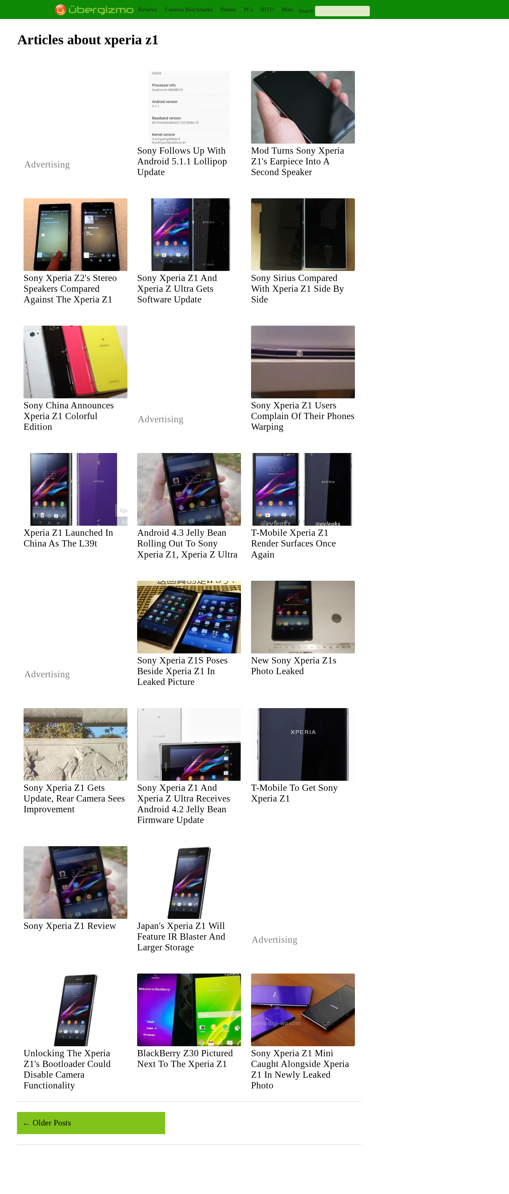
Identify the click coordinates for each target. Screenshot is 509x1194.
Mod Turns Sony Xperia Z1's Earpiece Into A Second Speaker (297, 161)
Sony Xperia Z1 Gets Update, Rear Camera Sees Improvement (74, 798)
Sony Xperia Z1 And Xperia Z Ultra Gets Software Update (177, 289)
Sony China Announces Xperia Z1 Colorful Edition (69, 416)
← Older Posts (46, 1122)
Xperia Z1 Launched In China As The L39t (68, 538)
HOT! (267, 9)
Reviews (147, 9)
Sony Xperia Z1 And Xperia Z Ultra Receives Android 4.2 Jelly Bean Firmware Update (183, 804)
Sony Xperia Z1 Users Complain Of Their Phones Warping (303, 416)
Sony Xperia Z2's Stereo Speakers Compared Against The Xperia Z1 (70, 289)
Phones (228, 9)
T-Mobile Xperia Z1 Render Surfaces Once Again (293, 543)
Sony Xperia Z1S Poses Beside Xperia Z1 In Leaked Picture (182, 671)
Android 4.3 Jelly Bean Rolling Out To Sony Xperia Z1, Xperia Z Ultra (187, 543)
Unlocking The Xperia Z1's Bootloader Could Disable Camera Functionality (67, 1069)
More (287, 9)
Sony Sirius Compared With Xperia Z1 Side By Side (297, 289)
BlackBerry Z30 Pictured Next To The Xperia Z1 (185, 1058)
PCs (248, 9)
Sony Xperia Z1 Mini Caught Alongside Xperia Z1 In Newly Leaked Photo (300, 1069)
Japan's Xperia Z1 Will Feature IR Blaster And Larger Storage (181, 936)
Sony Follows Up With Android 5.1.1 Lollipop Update (182, 161)
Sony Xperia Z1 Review (70, 926)
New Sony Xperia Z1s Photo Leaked (294, 665)
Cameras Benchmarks (189, 9)
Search (306, 11)
